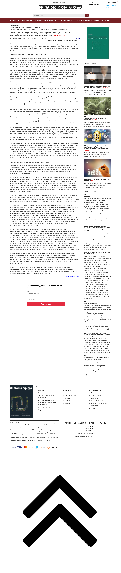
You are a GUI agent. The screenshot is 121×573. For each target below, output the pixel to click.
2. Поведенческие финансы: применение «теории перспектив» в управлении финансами (96, 118)
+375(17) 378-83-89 (95, 2)
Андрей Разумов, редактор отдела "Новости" (25, 38)
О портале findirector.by (72, 393)
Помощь (41, 390)
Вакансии (67, 403)
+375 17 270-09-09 (87, 428)
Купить (93, 408)
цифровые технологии (70, 40)
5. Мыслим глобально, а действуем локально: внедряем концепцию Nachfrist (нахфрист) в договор (97, 334)
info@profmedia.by (89, 433)
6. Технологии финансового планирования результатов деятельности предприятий (97, 356)
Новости (93, 393)
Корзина (108, 7)
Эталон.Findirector (111, 2)
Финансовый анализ (97, 400)
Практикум (94, 398)
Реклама (67, 398)
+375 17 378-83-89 (87, 426)
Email (29, 291)
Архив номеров (96, 390)
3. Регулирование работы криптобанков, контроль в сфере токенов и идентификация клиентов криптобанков (97, 147)
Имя (28, 297)
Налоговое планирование (99, 403)
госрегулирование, (56, 40)
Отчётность (94, 406)
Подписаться (46, 304)
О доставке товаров (44, 410)
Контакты (67, 390)
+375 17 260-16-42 (87, 430)
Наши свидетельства (71, 395)
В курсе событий (96, 395)
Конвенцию (89, 326)
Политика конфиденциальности (48, 393)
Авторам (67, 400)
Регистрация (114, 5)
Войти (107, 5)
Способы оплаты (44, 407)
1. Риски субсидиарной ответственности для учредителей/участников (97, 87)
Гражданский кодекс (90, 314)
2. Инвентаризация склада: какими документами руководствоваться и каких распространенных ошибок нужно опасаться (97, 228)
